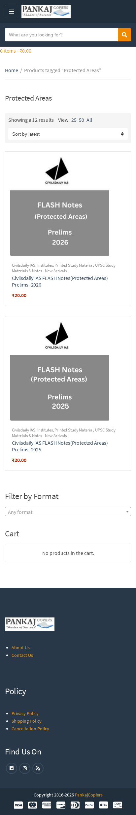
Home (11, 70)
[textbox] (68, 512)
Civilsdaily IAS (23, 265)
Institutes (45, 265)
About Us (21, 648)
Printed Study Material (73, 265)
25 (74, 119)
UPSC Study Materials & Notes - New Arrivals (64, 268)
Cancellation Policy (30, 729)
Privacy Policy (25, 713)
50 (81, 119)
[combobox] (68, 511)
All (89, 119)
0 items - (15, 50)
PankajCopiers (89, 795)
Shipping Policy (27, 721)
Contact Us (22, 655)
